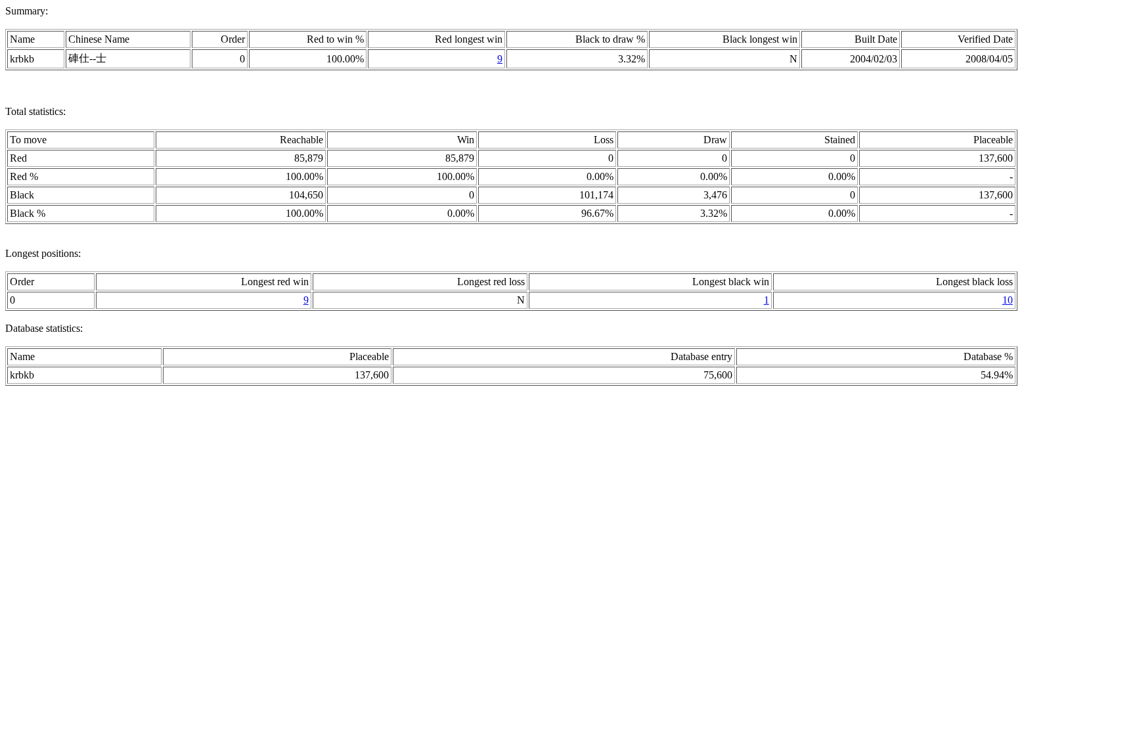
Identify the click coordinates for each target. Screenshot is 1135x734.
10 (1007, 300)
